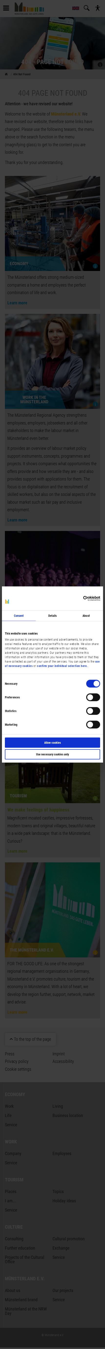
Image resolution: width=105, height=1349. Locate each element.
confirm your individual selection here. (62, 665)
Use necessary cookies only (52, 754)
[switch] (93, 697)
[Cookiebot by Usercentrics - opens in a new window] (78, 598)
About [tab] (86, 615)
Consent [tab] (19, 615)
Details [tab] (52, 615)
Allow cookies (52, 742)
